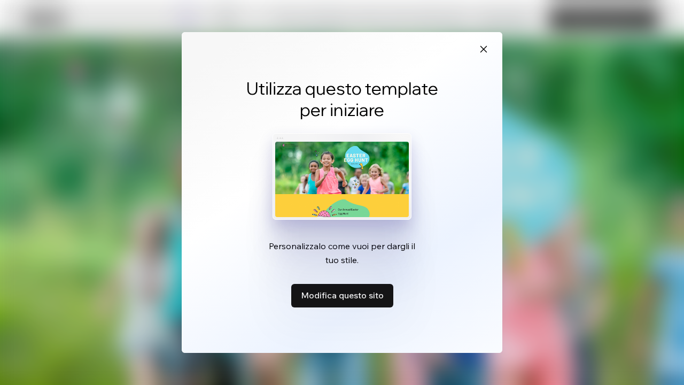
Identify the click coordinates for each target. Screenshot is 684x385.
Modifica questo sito (342, 295)
